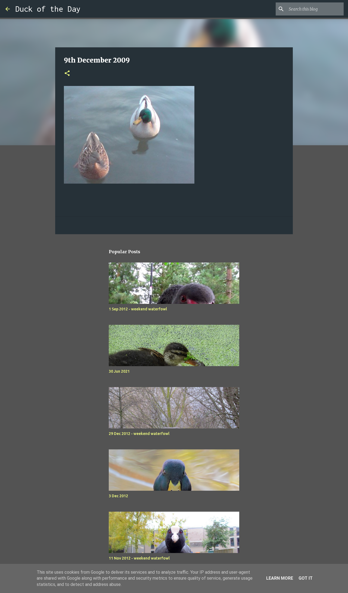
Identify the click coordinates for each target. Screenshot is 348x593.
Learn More (279, 578)
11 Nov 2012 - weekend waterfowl (139, 558)
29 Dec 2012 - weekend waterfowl (139, 433)
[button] (67, 73)
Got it (306, 578)
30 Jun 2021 (119, 371)
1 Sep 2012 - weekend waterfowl (138, 309)
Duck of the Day (47, 8)
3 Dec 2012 (118, 496)
